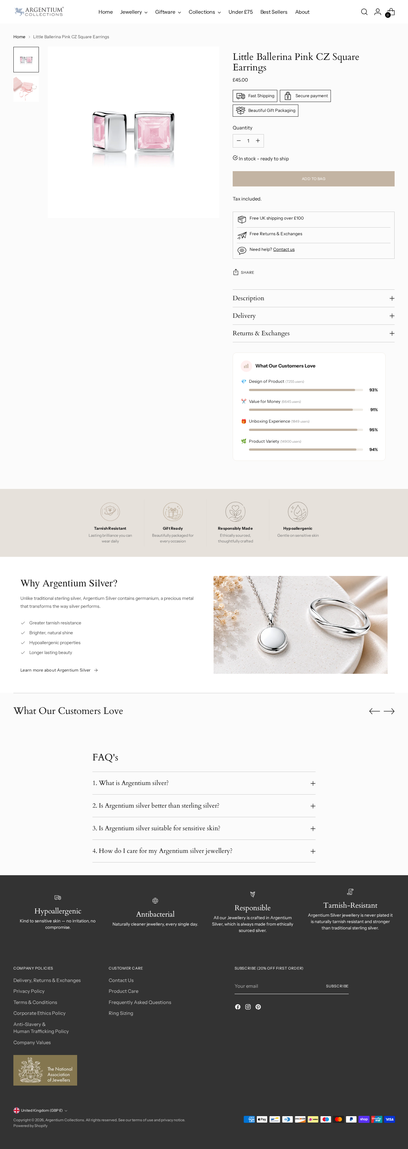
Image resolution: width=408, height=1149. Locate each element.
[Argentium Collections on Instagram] (248, 1008)
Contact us (284, 249)
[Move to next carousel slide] (389, 711)
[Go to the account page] (377, 11)
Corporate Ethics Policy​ (39, 1013)
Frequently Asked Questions (140, 1002)
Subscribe (337, 986)
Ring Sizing (121, 1013)
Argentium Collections (64, 1120)
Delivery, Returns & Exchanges (47, 980)
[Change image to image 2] (26, 89)
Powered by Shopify (30, 1126)
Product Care (123, 991)
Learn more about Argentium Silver (55, 670)
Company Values (32, 1042)
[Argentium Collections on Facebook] (238, 1008)
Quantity (242, 128)
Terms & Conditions (35, 1002)
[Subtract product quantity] (238, 141)
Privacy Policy (29, 991)
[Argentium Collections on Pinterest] (259, 1008)
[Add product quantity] (258, 141)
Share (247, 272)
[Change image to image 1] (26, 59)
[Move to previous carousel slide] (374, 711)
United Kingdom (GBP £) (42, 1110)
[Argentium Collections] (38, 11)
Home (19, 36)
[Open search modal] (364, 11)
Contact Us (121, 980)
